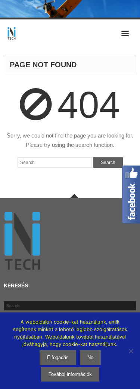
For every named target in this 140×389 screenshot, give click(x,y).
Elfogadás (58, 357)
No (90, 357)
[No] (130, 351)
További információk (70, 374)
